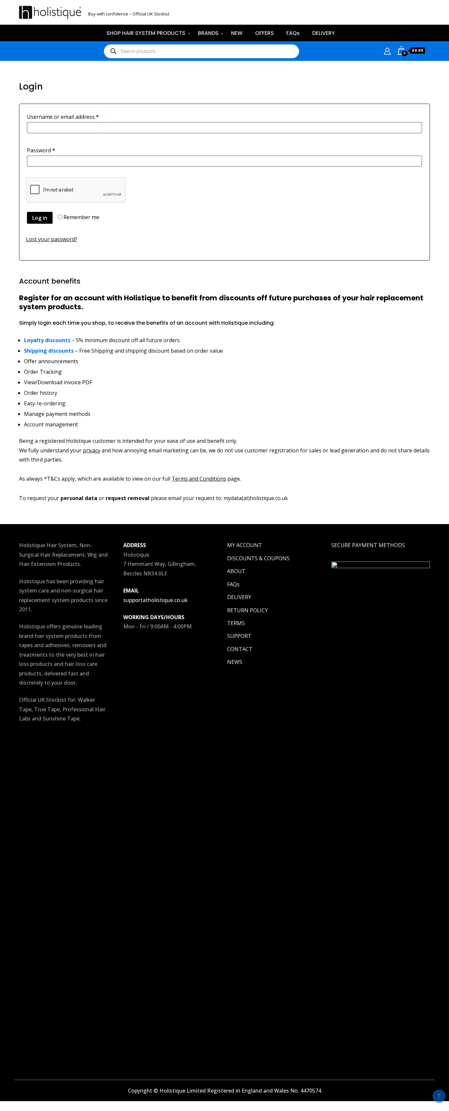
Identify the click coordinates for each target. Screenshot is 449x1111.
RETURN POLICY (247, 610)
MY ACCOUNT (244, 545)
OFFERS (264, 33)
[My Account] (387, 50)
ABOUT (236, 571)
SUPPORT (239, 636)
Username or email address (74, 116)
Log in (39, 217)
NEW (237, 33)
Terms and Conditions (199, 478)
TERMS (236, 623)
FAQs (293, 33)
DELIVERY (323, 33)
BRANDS (208, 33)
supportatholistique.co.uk (155, 600)
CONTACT (239, 649)
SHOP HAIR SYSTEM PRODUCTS (145, 33)
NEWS (234, 662)
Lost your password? (51, 239)
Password (52, 150)
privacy (91, 450)
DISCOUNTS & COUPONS (258, 558)
